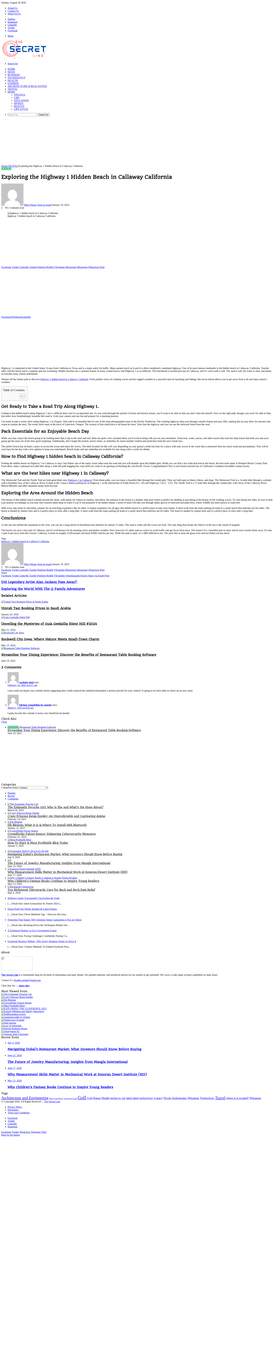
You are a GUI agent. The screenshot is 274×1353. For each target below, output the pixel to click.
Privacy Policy (15, 1107)
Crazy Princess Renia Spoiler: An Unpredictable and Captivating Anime (56, 816)
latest (129, 1098)
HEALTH (13, 80)
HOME (11, 69)
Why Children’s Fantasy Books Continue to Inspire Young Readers (53, 881)
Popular (11, 793)
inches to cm (117, 1098)
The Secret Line (52, 1101)
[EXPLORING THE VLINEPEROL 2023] (23, 1008)
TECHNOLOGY (17, 77)
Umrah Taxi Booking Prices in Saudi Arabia (36, 608)
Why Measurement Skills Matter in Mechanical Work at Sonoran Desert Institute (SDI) (67, 872)
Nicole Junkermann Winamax (181, 1098)
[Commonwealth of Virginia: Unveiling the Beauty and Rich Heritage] (15, 1017)
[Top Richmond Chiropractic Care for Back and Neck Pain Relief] (21, 886)
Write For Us (14, 13)
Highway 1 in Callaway (80, 480)
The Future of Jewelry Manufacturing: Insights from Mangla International (59, 863)
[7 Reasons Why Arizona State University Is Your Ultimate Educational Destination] (15, 1034)
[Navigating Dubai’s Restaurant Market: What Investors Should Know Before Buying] (28, 851)
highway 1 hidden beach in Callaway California (64, 379)
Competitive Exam (70, 1098)
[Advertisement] (137, 141)
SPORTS (18, 103)
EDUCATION (21, 100)
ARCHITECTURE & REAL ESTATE (27, 86)
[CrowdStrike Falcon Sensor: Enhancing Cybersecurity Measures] (23, 830)
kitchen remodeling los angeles (35, 705)
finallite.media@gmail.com (27, 980)
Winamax (255, 1098)
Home (4, 166)
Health (106, 1098)
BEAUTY (19, 106)
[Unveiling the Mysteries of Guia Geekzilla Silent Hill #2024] (15, 617)
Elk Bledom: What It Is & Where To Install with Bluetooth (47, 825)
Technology (207, 1098)
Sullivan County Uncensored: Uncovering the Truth (33, 898)
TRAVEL (13, 89)
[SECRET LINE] (24, 59)
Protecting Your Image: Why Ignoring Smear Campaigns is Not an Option (45, 919)
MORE (11, 92)
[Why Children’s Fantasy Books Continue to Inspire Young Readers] (42, 877)
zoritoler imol (26, 682)
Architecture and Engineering (25, 1098)
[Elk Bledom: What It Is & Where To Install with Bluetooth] (15, 822)
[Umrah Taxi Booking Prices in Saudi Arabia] (24, 601)
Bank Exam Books (56, 1098)
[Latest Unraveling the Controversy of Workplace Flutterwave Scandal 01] (12, 1020)
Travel (220, 1098)
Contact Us (13, 11)
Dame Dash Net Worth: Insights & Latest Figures (32, 909)
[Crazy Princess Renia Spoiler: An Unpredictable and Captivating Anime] (23, 813)
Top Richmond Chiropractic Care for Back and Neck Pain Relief (51, 889)
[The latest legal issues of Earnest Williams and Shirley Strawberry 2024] (22, 1011)
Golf (82, 1097)
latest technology (143, 1098)
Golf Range (94, 1098)
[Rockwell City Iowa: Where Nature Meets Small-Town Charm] (12, 632)
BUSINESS (14, 74)
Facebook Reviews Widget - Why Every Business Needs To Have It (42, 941)
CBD (16, 97)
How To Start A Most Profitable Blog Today (38, 842)
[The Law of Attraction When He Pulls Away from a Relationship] (11, 1025)
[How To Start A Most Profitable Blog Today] (19, 839)
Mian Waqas (30, 205)
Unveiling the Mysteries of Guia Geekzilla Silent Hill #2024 (49, 624)
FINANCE (19, 94)
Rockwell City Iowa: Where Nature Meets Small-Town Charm (50, 639)
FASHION (13, 83)
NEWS (11, 72)
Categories (6, 787)
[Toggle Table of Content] (21, 396)
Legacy (158, 1098)
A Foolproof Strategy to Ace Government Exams (32, 930)
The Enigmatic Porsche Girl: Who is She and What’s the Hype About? (55, 807)
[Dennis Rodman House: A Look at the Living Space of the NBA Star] (14, 1028)
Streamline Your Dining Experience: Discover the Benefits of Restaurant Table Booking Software (78, 655)
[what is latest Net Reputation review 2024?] (13, 1014)
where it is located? (237, 1098)
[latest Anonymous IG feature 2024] (10, 1031)
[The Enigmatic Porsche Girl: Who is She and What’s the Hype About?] (23, 804)
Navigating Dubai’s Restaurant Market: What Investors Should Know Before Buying (65, 854)
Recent (11, 796)
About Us (12, 8)
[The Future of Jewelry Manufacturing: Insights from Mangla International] (9, 860)
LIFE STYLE (21, 109)
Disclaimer (13, 1109)
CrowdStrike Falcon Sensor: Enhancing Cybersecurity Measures (52, 834)
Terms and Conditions (19, 1112)
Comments (13, 798)
